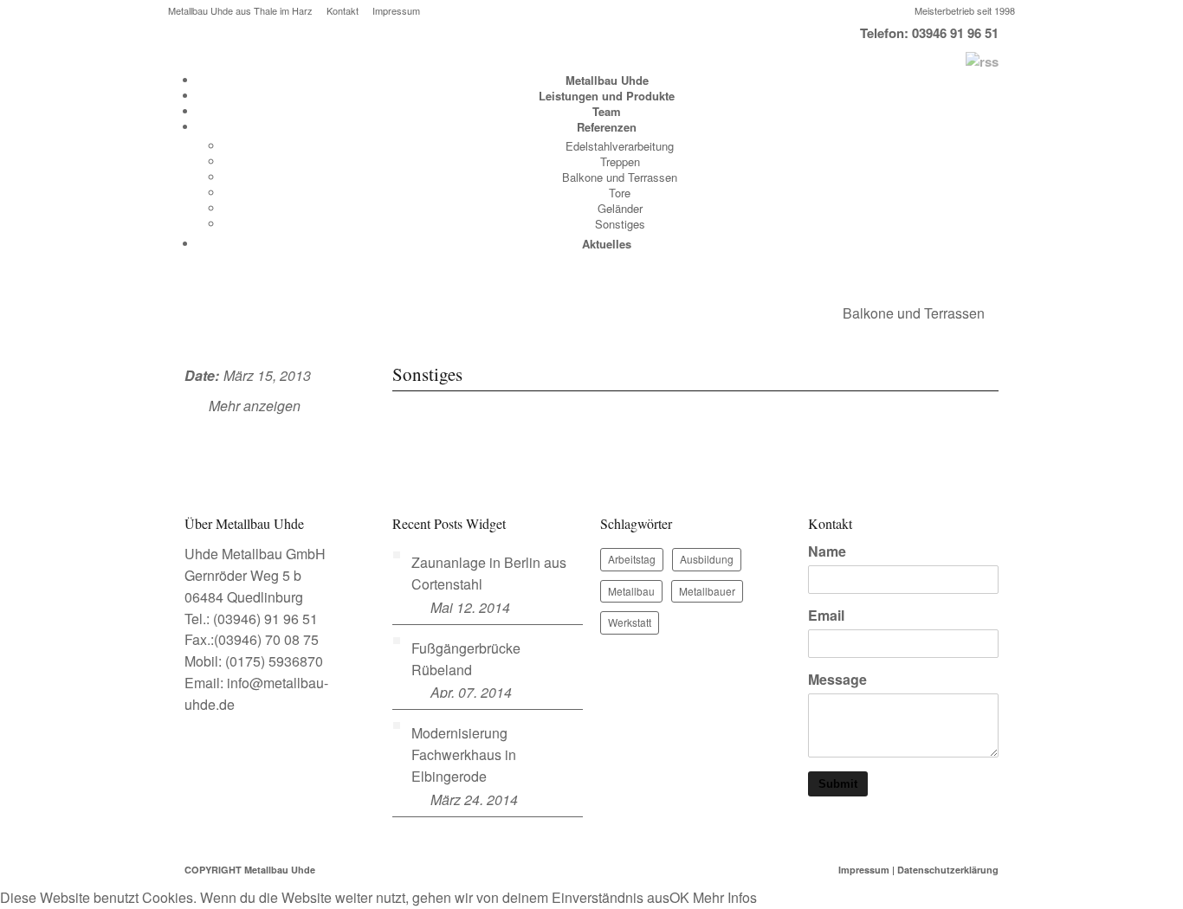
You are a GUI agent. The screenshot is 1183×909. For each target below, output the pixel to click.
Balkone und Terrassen (619, 177)
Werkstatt (629, 622)
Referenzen (607, 127)
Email (826, 615)
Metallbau (631, 590)
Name (827, 551)
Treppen (620, 161)
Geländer (620, 208)
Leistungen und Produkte (607, 95)
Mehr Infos (725, 897)
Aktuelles (606, 243)
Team (606, 111)
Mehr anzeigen (255, 406)
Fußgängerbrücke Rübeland (465, 659)
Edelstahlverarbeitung (620, 146)
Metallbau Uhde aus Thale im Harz (240, 11)
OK (679, 897)
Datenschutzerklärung (948, 869)
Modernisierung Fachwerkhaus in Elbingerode (463, 754)
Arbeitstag (632, 558)
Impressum (396, 11)
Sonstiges (620, 224)
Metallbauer (707, 590)
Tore (619, 192)
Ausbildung (707, 558)
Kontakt (342, 11)
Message (837, 679)
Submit (837, 783)
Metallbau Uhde (607, 80)
